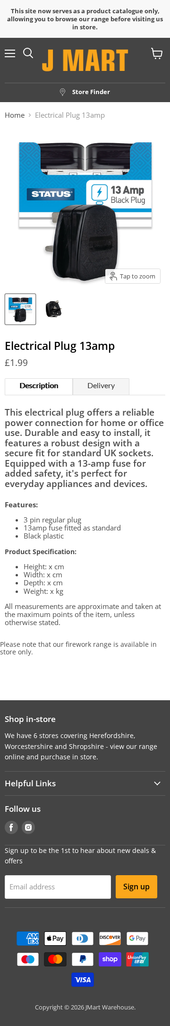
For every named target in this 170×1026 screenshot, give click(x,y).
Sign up (136, 886)
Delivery (101, 386)
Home (15, 115)
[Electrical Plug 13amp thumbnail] (20, 309)
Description (38, 386)
